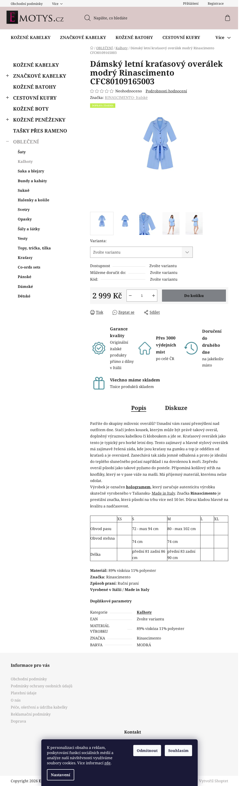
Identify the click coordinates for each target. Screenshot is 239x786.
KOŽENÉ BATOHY (34, 87)
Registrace (216, 3)
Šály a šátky (29, 228)
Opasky (25, 219)
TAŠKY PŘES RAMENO (40, 130)
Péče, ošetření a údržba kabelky (39, 707)
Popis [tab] (138, 408)
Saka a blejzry (31, 171)
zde (107, 762)
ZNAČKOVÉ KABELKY (39, 76)
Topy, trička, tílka (34, 248)
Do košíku (194, 295)
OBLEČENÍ (26, 141)
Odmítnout (147, 750)
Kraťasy (25, 257)
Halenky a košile (33, 200)
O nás (16, 700)
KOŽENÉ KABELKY (36, 65)
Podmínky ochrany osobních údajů (41, 685)
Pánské (24, 276)
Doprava (18, 721)
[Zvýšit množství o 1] (153, 295)
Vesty (23, 238)
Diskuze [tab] (176, 408)
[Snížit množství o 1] (130, 295)
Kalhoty (25, 161)
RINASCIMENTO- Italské (126, 97)
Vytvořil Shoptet (213, 780)
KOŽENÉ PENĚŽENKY (39, 119)
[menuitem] (30, 37)
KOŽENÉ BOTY (31, 108)
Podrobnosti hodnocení (166, 91)
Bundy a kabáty (32, 180)
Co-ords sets (29, 267)
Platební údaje (24, 692)
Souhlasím (178, 750)
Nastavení (60, 774)
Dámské (25, 286)
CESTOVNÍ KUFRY (34, 97)
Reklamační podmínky (31, 714)
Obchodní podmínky (27, 3)
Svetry (24, 209)
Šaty (22, 151)
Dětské (24, 296)
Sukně (23, 190)
